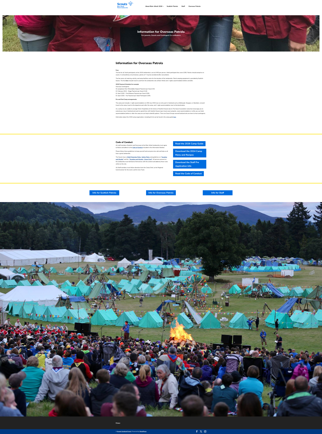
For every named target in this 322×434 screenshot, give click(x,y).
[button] (197, 431)
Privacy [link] (118, 423)
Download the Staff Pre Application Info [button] (187, 164)
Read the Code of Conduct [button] (188, 173)
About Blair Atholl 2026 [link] (153, 6)
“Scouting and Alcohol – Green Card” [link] (140, 159)
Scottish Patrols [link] (172, 6)
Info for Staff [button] (217, 192)
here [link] (174, 117)
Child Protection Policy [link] (134, 157)
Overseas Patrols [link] (195, 6)
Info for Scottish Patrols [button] (104, 192)
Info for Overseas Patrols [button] (160, 192)
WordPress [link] (143, 431)
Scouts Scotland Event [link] (124, 431)
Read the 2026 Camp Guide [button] (189, 143)
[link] (125, 9)
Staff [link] (183, 6)
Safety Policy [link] (146, 157)
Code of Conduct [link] (137, 147)
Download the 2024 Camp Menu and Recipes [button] (188, 153)
